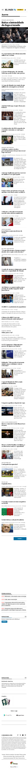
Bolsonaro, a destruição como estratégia (15, 596)
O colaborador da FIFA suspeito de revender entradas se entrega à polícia (13, 130)
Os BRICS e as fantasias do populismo (14, 307)
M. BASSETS (9, 155)
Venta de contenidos (10, 754)
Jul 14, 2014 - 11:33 (12, 449)
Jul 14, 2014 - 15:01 (18, 235)
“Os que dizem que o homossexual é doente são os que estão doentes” (13, 251)
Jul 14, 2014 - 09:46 (20, 522)
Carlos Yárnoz (5, 368)
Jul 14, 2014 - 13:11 (17, 348)
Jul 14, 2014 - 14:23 (13, 309)
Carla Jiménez (5, 405)
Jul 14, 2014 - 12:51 (12, 386)
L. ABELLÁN (4, 155)
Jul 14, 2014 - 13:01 (16, 368)
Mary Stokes (4, 386)
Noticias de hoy (22, 758)
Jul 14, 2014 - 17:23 (13, 216)
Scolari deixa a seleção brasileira (13, 520)
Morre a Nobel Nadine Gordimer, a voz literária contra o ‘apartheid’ (13, 445)
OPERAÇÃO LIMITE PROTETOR (8, 20)
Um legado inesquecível (10, 464)
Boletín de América (7, 681)
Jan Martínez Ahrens (6, 254)
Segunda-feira (6, 484)
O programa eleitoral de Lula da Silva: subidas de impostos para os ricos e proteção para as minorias (13, 604)
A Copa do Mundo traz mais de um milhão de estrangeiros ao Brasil (13, 86)
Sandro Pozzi (4, 348)
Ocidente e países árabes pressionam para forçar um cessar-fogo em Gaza (14, 151)
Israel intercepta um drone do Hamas (12, 232)
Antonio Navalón (5, 335)
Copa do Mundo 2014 (6, 462)
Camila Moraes (5, 110)
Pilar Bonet (4, 58)
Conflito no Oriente (6, 229)
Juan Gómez (4, 44)
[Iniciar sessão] (25, 10)
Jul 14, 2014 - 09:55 (21, 506)
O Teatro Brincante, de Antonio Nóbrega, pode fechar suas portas (13, 72)
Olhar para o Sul (7, 332)
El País (3, 449)
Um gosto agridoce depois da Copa (13, 403)
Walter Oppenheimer (6, 177)
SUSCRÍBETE (20, 9)
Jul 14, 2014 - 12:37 (17, 405)
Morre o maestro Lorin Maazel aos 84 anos (13, 424)
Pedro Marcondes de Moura (8, 89)
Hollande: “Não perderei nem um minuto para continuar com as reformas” (13, 364)
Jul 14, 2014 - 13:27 (14, 335)
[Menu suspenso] (3, 10)
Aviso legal (17, 754)
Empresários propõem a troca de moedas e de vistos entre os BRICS (13, 191)
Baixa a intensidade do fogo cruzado (13, 24)
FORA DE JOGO (5, 482)
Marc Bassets (5, 273)
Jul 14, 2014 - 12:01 (19, 428)
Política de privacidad (7, 756)
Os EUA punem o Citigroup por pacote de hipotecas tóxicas (12, 345)
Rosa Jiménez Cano (6, 506)
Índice (17, 758)
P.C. (2, 293)
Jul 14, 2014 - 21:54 (14, 44)
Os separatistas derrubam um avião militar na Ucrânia (14, 54)
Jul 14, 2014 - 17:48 (19, 177)
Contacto (4, 754)
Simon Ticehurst (5, 321)
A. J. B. (3, 216)
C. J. (2, 195)
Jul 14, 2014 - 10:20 (21, 486)
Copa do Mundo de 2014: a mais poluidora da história (12, 382)
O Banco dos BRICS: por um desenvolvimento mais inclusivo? (12, 318)
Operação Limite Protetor (8, 147)
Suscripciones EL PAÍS (19, 756)
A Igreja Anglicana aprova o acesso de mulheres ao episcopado (14, 173)
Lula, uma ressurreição (11, 599)
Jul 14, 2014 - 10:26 (13, 467)
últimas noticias (6, 593)
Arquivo (4, 696)
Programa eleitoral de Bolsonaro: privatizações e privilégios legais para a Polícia (14, 609)
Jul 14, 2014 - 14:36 (14, 293)
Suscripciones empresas (8, 758)
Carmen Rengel (5, 235)
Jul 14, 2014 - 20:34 (7, 76)
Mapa (14, 756)
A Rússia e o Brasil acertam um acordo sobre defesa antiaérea (12, 212)
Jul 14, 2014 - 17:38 (12, 195)
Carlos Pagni (4, 309)
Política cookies (22, 754)
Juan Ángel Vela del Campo (8, 428)
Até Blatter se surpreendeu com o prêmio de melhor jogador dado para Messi (13, 289)
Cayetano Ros (4, 467)
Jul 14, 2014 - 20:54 (16, 58)
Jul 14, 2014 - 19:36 (18, 110)
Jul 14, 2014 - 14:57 (18, 273)
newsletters (5, 616)
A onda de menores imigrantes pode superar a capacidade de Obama (14, 270)
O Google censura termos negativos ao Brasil (14, 502)
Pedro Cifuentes (5, 134)
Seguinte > (20, 538)
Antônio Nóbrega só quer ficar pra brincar (13, 106)
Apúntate (4, 621)
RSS (14, 758)
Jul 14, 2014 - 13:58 (14, 321)
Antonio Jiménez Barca (7, 486)
